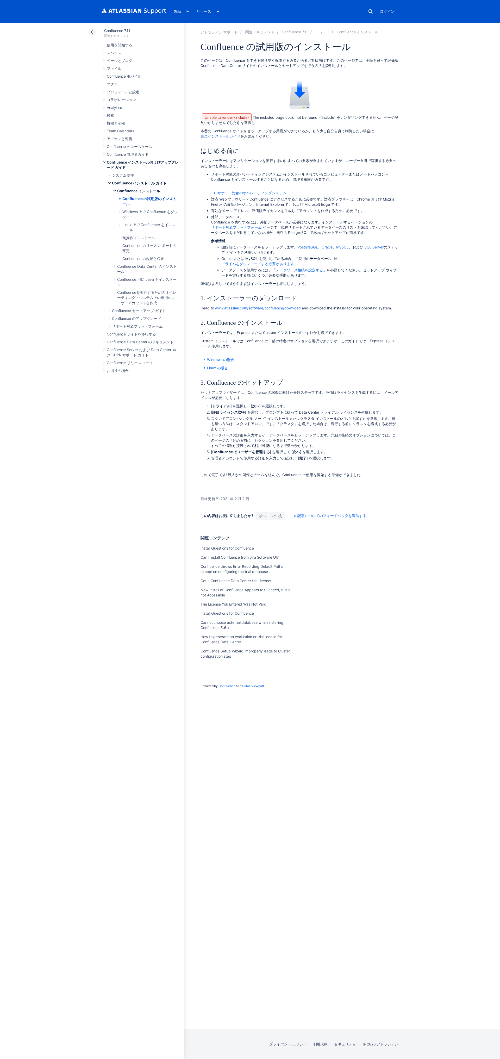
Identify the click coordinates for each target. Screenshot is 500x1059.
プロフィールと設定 (123, 92)
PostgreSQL (308, 247)
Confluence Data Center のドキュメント (140, 342)
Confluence (226, 686)
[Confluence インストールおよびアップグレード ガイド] (316, 32)
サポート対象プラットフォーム (137, 326)
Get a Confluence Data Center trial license (236, 580)
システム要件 (123, 175)
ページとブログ (119, 60)
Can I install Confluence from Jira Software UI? (240, 557)
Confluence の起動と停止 (143, 258)
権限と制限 (116, 123)
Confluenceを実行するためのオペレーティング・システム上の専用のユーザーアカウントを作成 (146, 297)
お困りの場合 (118, 370)
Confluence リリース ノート (130, 362)
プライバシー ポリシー (288, 1044)
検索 (370, 11)
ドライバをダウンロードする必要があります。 (259, 263)
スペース (114, 53)
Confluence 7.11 (117, 30)
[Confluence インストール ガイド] (327, 32)
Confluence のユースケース (129, 146)
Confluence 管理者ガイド (128, 154)
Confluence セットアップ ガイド (139, 310)
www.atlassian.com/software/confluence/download (258, 308)
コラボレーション (121, 99)
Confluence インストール (138, 191)
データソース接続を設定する (299, 270)
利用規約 (320, 1044)
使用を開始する (119, 45)
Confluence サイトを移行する (131, 334)
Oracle (327, 247)
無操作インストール (138, 237)
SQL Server (374, 247)
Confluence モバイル (124, 76)
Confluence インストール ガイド (139, 183)
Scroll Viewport (253, 686)
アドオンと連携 (119, 138)
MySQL (342, 247)
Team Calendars (120, 131)
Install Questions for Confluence (227, 548)
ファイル (114, 68)
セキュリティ (345, 1044)
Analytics (114, 107)
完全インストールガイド (220, 136)
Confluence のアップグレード (136, 318)
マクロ (112, 84)
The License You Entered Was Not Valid (233, 604)
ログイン (387, 11)
